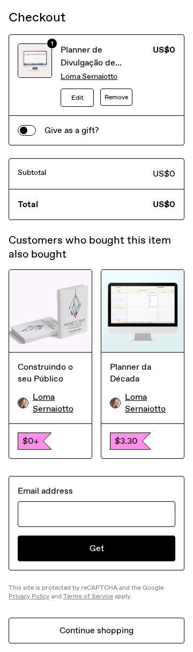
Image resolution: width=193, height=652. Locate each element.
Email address (45, 491)
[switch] (27, 130)
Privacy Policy (29, 596)
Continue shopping (96, 630)
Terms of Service (88, 596)
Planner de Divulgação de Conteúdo (88, 62)
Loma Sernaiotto (89, 76)
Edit (77, 97)
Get (97, 548)
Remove (116, 97)
